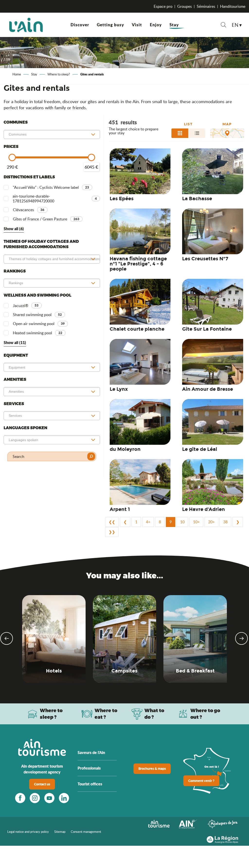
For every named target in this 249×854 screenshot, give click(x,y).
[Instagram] (34, 798)
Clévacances (28, 209)
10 (182, 522)
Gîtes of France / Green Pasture (46, 219)
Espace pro (163, 6)
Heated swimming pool (37, 333)
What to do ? (154, 714)
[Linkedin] (64, 798)
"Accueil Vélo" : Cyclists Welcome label (51, 187)
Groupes (184, 6)
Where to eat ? (106, 714)
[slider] (12, 157)
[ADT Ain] (26, 25)
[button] (223, 25)
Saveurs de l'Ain (91, 752)
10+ (196, 522)
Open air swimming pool (39, 323)
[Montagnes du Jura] (222, 823)
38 (225, 522)
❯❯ (112, 532)
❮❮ (112, 522)
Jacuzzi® (25, 305)
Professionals (89, 768)
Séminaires (206, 6)
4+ (148, 522)
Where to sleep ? (51, 714)
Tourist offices (90, 784)
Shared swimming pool (37, 314)
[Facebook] (20, 798)
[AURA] (222, 838)
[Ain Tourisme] (158, 823)
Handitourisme (232, 6)
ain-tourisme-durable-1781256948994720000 (55, 198)
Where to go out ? (205, 714)
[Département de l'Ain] (188, 823)
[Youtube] (49, 798)
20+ (211, 522)
